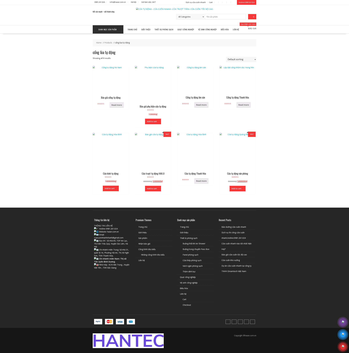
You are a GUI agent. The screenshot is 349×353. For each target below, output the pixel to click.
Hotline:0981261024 (247, 2)
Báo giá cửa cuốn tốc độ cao (234, 254)
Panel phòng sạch (190, 254)
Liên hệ (236, 29)
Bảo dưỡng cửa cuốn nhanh (234, 227)
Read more (117, 105)
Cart (211, 2)
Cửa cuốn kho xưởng (231, 260)
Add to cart (152, 121)
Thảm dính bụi (189, 271)
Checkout (187, 305)
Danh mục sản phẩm (107, 29)
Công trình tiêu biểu (147, 249)
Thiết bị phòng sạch (164, 29)
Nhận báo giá (144, 243)
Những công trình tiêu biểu (153, 254)
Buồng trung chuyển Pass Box (196, 249)
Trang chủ (132, 29)
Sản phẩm (142, 238)
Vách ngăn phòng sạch (193, 266)
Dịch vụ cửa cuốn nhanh (196, 2)
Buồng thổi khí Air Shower (194, 243)
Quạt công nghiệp (185, 29)
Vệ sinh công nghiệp (207, 29)
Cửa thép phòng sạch (192, 260)
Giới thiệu (146, 29)
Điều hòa (225, 29)
